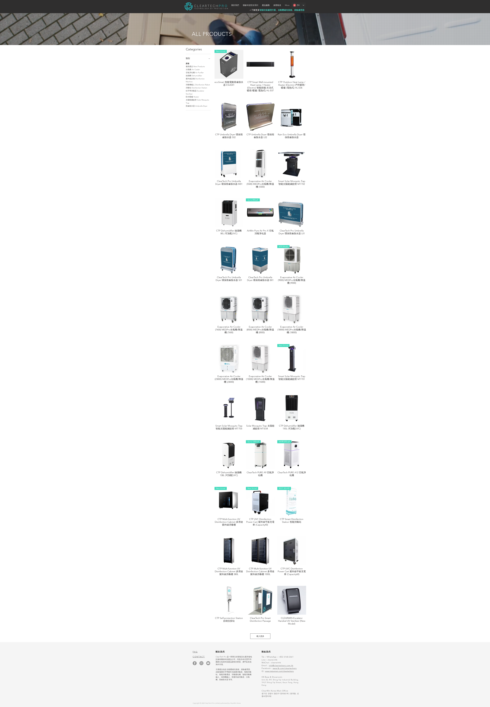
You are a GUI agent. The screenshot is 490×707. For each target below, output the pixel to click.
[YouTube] (208, 663)
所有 (187, 63)
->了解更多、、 (276, 10)
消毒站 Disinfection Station (196, 88)
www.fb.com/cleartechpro (285, 668)
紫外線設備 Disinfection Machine (195, 80)
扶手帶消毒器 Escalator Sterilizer (195, 92)
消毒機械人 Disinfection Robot (198, 85)
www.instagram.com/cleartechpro (279, 671)
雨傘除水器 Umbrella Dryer (196, 106)
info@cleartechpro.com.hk (281, 665)
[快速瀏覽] (260, 64)
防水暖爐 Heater (192, 97)
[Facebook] (195, 663)
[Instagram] (201, 663)
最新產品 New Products (195, 66)
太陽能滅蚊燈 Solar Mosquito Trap (197, 101)
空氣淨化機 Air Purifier (195, 72)
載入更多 (260, 636)
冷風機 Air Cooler (193, 69)
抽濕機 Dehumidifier (194, 75)
